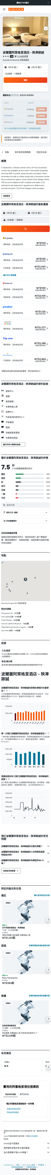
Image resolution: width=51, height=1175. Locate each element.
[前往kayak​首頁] (16, 9)
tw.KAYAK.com (8, 1165)
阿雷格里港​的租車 (14, 1109)
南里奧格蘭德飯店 (17, 1167)
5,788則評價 (22, 56)
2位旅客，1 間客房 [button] (13, 73)
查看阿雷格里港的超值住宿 (39, 945)
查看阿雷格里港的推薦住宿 (39, 996)
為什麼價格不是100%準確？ (16, 1152)
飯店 (17, 1165)
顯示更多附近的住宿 (42, 895)
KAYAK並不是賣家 (11, 1143)
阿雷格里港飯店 (13, 1112)
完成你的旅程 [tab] (10, 1094)
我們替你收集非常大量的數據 (16, 1148)
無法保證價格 (33, 1136)
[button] (48, 2)
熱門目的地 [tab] (24, 1094)
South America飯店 (28, 1165)
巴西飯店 (41, 1165)
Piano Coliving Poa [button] (9, 978)
